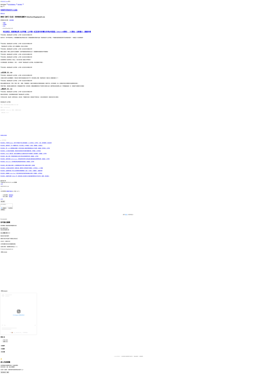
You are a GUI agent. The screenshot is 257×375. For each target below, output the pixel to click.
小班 (2, 184)
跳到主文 (3, 13)
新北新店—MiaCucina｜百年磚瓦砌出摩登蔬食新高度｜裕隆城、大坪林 (17, 161)
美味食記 (11, 195)
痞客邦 (8, 191)
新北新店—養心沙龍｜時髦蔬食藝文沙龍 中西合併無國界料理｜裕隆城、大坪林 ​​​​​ (20, 156)
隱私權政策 (136, 356)
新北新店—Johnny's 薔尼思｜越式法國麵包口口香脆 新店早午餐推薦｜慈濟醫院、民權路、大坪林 (24, 153)
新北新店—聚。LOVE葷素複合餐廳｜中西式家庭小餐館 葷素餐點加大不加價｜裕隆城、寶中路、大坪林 (25, 148)
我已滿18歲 (3, 372)
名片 (4, 26)
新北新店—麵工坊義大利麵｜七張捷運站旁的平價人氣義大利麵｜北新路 (18, 165)
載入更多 (3, 201)
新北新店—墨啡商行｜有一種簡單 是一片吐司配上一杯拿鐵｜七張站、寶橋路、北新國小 (22, 145)
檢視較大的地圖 (4, 135)
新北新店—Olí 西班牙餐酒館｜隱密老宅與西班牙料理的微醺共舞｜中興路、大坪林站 (21, 150)
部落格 (4, 24)
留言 (11, 191)
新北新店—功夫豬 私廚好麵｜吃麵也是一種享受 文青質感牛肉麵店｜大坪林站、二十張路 (22, 168)
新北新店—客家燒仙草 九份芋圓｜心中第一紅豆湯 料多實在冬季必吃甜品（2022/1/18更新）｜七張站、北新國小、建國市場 (47, 32)
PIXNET (118, 356)
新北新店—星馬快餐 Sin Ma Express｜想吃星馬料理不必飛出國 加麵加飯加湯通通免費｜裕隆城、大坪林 (25, 158)
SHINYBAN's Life (9, 10)
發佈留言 (3, 209)
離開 (8, 372)
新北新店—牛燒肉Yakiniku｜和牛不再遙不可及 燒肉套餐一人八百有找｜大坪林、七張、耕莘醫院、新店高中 (26, 142)
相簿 (4, 22)
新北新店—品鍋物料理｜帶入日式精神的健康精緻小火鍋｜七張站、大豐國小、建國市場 (21, 170)
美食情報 (11, 20)
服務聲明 (141, 356)
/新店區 (10, 196)
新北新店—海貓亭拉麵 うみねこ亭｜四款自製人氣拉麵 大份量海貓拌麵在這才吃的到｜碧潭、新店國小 (25, 176)
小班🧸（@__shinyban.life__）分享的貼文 (19, 332)
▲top (2, 198)
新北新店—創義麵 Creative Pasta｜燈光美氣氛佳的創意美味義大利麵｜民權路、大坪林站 (21, 173)
